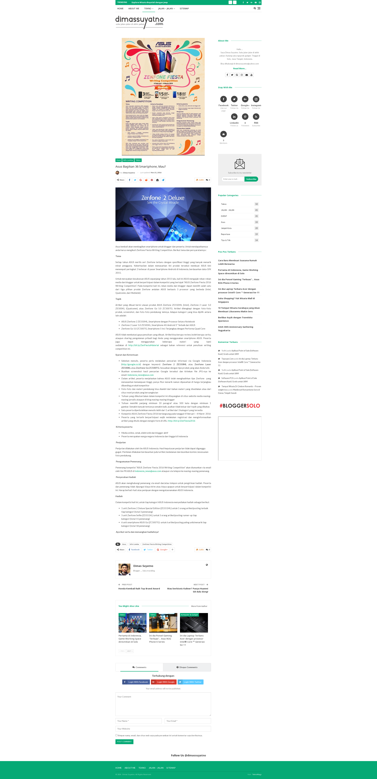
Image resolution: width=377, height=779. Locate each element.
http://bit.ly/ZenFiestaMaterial (143, 345)
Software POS (227, 378)
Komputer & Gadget (189, 614)
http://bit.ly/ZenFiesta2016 (181, 420)
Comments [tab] (141, 667)
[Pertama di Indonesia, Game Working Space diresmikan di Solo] (133, 623)
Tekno (138, 160)
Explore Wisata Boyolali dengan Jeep (150, 2)
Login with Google (166, 682)
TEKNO (147, 8)
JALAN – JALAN (165, 8)
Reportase (225, 234)
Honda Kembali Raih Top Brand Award (139, 588)
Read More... (239, 68)
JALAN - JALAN (227, 210)
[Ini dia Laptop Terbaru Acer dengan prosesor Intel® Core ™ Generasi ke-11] (194, 623)
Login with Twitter (192, 682)
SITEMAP (184, 8)
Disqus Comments (188, 667)
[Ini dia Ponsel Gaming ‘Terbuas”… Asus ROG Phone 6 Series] (163, 623)
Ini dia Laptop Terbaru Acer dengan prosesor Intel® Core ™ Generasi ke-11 (239, 362)
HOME (120, 8)
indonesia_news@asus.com (141, 375)
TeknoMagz (257, 774)
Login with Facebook (138, 682)
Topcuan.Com (227, 359)
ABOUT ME (133, 8)
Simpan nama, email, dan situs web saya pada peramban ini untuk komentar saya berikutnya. (160, 735)
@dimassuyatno (195, 755)
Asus (118, 160)
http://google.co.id (131, 364)
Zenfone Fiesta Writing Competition (157, 544)
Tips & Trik (225, 240)
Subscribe (251, 179)
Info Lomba (128, 160)
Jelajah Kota (226, 228)
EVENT (224, 216)
